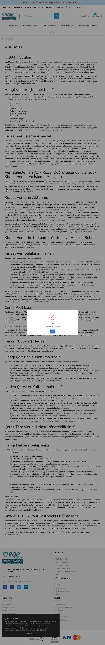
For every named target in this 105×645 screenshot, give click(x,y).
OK (52, 331)
